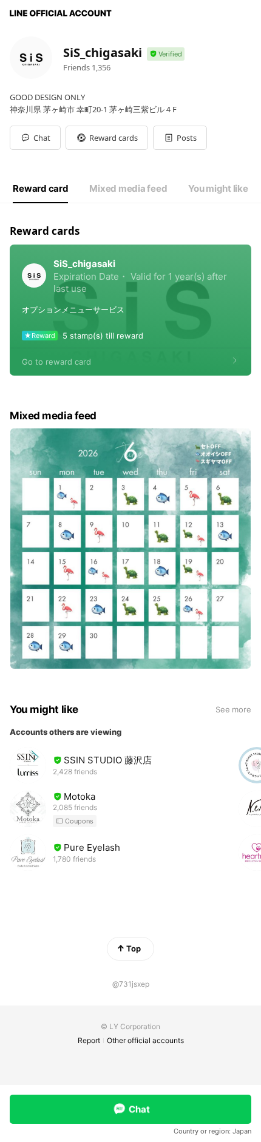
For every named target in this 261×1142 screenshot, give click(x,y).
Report (89, 1040)
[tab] (40, 188)
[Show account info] (166, 54)
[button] (107, 138)
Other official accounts (145, 1040)
